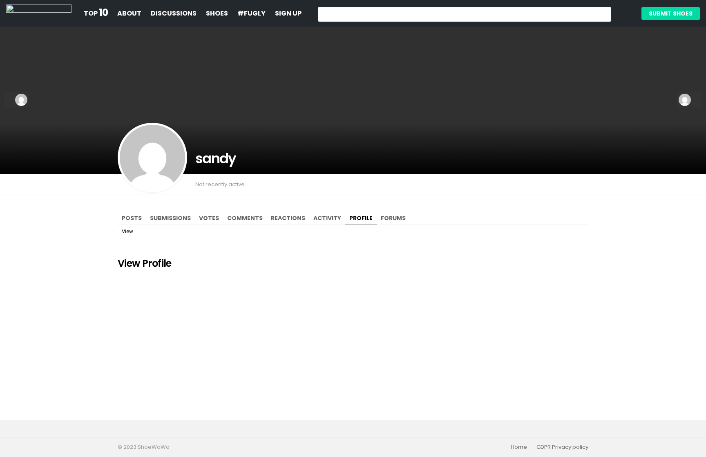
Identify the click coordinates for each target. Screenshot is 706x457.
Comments (245, 218)
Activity (327, 218)
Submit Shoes (671, 13)
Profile (361, 218)
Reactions (288, 218)
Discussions (174, 13)
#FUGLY (251, 13)
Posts (132, 218)
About (129, 13)
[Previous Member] (16, 100)
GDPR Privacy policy (562, 447)
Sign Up (288, 13)
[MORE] (583, 184)
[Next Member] (689, 100)
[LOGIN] (624, 13)
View (127, 231)
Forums (393, 218)
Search (603, 15)
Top (96, 13)
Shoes (217, 13)
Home (519, 447)
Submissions (170, 218)
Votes (209, 218)
